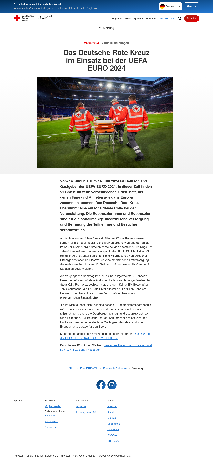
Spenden (139, 18)
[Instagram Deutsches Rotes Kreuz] (112, 384)
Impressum (113, 429)
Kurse (128, 18)
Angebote (116, 18)
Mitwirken (151, 18)
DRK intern (113, 441)
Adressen (112, 406)
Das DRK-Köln (166, 18)
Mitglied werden (53, 406)
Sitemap (111, 418)
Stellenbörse (51, 421)
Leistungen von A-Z (86, 412)
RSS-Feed (112, 435)
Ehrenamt (50, 415)
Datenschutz (113, 423)
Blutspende (51, 427)
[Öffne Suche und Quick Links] (179, 18)
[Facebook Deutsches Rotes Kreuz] (101, 384)
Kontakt (111, 412)
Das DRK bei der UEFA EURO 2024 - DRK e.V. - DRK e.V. (105, 335)
